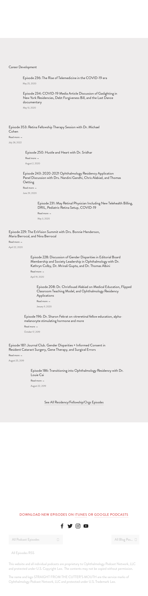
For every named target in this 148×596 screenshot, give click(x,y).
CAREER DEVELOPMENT (85, 44)
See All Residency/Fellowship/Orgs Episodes (74, 402)
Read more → (16, 137)
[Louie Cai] (62, 526)
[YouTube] (85, 526)
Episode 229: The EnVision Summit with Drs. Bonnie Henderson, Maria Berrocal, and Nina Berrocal (54, 234)
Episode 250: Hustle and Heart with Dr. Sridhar (58, 152)
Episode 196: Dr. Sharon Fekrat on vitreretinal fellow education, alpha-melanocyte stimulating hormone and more (73, 318)
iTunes (81, 514)
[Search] (53, 19)
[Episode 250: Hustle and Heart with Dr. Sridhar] (17, 152)
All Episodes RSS (22, 552)
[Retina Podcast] (70, 526)
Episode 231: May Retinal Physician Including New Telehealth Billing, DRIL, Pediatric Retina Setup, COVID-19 (85, 205)
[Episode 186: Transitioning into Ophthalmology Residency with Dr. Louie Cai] (20, 370)
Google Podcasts (111, 514)
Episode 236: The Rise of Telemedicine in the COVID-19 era (65, 77)
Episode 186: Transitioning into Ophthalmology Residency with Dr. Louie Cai (77, 372)
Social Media (125, 44)
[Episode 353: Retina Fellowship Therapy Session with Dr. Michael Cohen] (25, 123)
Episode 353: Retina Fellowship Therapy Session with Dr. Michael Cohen (54, 129)
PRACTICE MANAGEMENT (35, 44)
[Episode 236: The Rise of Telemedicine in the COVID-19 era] (16, 77)
